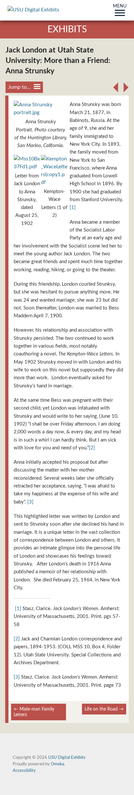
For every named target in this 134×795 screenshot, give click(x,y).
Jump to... (19, 87)
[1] (73, 207)
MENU (120, 6)
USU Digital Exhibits (67, 757)
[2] (92, 447)
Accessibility (24, 770)
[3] (30, 502)
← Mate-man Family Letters (34, 712)
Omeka (57, 764)
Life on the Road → (104, 709)
